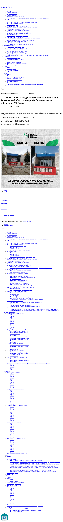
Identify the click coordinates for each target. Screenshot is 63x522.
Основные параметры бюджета (15, 23)
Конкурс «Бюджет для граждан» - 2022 (17, 51)
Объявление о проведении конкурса (19, 331)
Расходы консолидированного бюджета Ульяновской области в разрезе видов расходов (32, 466)
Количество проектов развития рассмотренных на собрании (25, 510)
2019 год (12, 324)
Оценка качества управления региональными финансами (25, 306)
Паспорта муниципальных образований (17, 36)
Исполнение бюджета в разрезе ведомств (20, 270)
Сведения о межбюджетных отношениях (17, 26)
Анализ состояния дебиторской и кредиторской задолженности (23, 38)
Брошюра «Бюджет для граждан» (15, 47)
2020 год (12, 323)
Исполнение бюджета (12, 25)
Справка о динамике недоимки (18, 281)
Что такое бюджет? (12, 12)
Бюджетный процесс (12, 15)
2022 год (12, 320)
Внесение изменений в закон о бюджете (17, 60)
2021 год (12, 321)
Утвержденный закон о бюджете (15, 59)
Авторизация (4, 200)
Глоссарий (9, 19)
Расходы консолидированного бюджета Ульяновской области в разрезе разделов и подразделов (35, 462)
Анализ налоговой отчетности (15, 37)
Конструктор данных (12, 70)
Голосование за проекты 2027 (14, 80)
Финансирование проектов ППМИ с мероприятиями (24, 508)
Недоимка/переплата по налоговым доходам (21, 298)
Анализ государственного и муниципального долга (20, 40)
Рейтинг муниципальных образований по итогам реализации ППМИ (25, 84)
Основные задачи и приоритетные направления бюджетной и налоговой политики (28, 18)
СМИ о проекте (14, 93)
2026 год (12, 314)
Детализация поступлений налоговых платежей (22, 277)
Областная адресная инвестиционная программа (19, 31)
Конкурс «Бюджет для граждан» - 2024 (17, 48)
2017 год (12, 327)
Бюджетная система (12, 14)
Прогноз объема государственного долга (20, 250)
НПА (8, 82)
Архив (11, 457)
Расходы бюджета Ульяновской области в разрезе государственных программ (30, 463)
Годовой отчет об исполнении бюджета (17, 63)
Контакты (9, 85)
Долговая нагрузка (15, 288)
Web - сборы (10, 71)
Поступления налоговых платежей (19, 276)
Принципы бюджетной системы (15, 16)
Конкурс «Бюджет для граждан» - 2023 (17, 49)
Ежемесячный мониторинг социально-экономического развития (27, 303)
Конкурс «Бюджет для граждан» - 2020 (17, 54)
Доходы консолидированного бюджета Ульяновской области (26, 460)
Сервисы (6, 66)
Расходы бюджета (14, 248)
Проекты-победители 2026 (14, 78)
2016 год (12, 328)
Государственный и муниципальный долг (21, 290)
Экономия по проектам (16, 511)
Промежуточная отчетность (14, 62)
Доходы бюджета (14, 247)
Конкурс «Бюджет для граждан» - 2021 (17, 52)
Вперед (6, 191)
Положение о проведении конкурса (19, 332)
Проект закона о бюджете (13, 58)
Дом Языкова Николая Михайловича (19, 266)
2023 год (12, 319)
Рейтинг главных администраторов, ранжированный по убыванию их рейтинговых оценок (34, 309)
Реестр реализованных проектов (15, 77)
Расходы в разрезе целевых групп (15, 29)
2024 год (12, 317)
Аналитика (7, 20)
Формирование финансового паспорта (17, 41)
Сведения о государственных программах (18, 30)
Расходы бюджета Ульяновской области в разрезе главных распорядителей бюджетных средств (35, 464)
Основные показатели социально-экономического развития (22, 22)
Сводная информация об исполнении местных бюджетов (22, 27)
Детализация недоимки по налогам (19, 280)
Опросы (9, 67)
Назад (5, 190)
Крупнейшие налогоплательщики (19, 283)
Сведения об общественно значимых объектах (19, 33)
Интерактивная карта (12, 81)
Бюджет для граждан (9, 45)
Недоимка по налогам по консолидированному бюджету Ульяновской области (30, 470)
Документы (7, 56)
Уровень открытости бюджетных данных (20, 305)
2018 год (12, 325)
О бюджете (6, 9)
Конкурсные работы (15, 334)
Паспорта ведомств (12, 34)
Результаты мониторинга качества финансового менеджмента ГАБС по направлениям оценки (34, 310)
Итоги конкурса (14, 335)
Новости (9, 76)
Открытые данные (11, 69)
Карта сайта (4, 209)
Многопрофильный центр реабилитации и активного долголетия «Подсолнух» (31, 268)
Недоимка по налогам (15, 279)
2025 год (12, 316)
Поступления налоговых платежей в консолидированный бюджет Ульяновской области (33, 471)
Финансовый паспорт (15, 292)
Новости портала (14, 481)
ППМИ (6, 73)
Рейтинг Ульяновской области (15, 42)
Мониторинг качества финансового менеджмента (20, 44)
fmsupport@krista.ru (9, 215)
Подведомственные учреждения (18, 272)
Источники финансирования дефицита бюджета (22, 257)
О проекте (9, 74)
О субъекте (10, 11)
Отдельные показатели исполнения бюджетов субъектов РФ (26, 302)
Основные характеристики (17, 252)
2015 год (12, 503)
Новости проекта (5, 93)
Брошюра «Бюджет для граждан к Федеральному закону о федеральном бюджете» (28, 55)
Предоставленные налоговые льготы (19, 284)
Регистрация (4, 203)
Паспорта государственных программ (17, 65)
